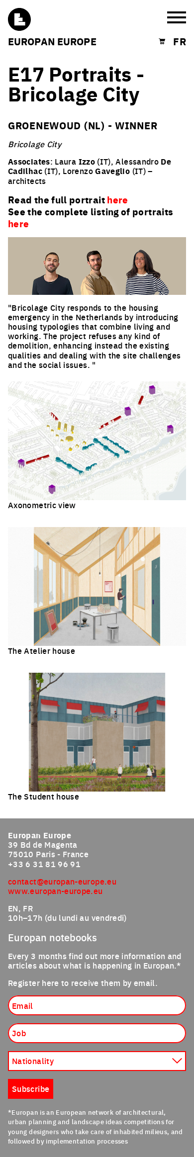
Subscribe (30, 1088)
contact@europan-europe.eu (62, 881)
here (18, 223)
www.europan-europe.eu (55, 890)
